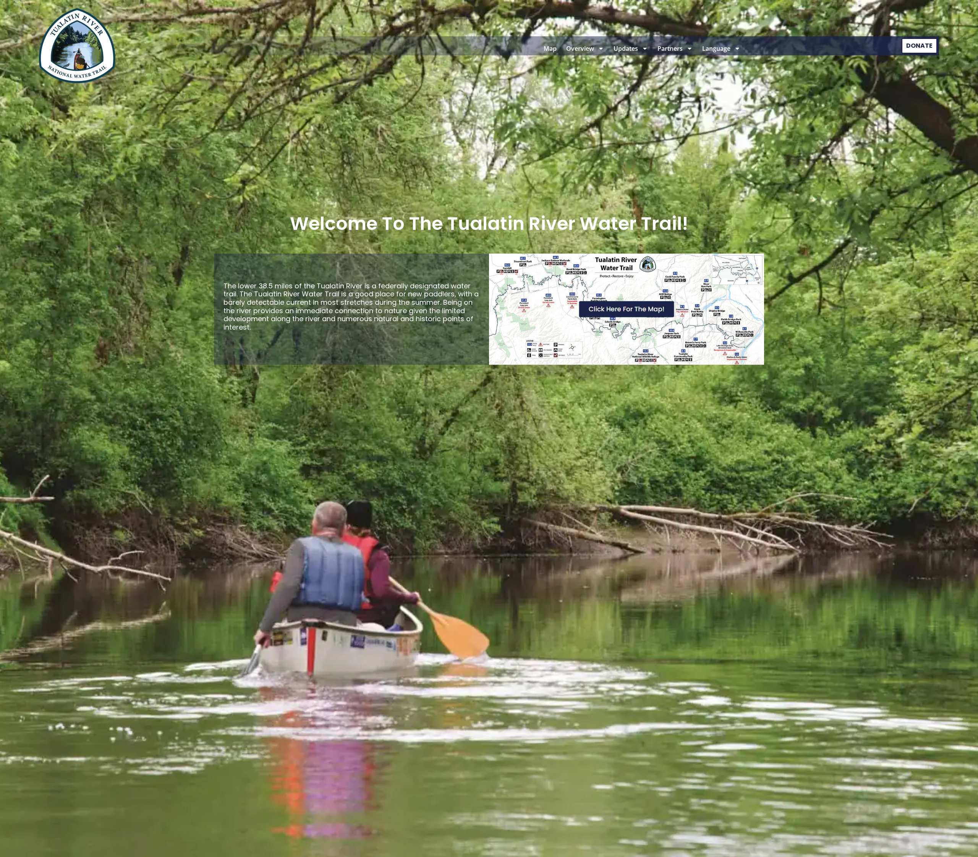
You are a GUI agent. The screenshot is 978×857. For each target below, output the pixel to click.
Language (716, 48)
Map (550, 48)
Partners (670, 48)
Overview (580, 48)
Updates (626, 48)
